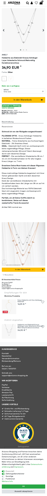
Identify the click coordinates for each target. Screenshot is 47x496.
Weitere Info (7, 481)
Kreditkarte (7, 390)
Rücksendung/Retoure (11, 361)
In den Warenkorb (22, 100)
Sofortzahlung (8, 400)
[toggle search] (27, 3)
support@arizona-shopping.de (15, 375)
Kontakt (5, 353)
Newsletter (7, 356)
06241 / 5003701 (9, 369)
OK (23, 486)
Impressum (18, 467)
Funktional (10, 479)
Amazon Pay (7, 392)
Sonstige (9, 476)
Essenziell (10, 471)
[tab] (23, 120)
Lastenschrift (8, 395)
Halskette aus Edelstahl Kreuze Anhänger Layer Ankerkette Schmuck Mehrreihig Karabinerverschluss (30, 326)
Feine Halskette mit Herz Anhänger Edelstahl (30, 301)
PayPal (5, 385)
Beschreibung (7, 122)
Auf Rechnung (8, 398)
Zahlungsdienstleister (15, 474)
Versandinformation (10, 358)
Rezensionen (7, 127)
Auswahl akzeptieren (24, 491)
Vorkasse (5, 387)
